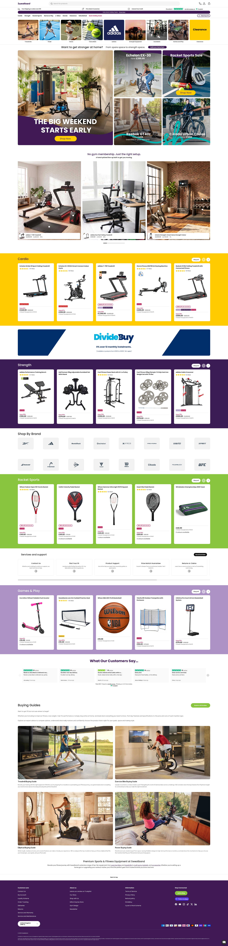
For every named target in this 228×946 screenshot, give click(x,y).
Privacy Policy (130, 895)
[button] (209, 4)
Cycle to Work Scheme (133, 906)
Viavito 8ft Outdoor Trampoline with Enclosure (150, 599)
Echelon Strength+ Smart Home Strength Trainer (170, 235)
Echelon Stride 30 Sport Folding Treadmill (35, 266)
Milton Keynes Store (77, 902)
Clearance (73, 16)
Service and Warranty (25, 913)
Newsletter (73, 909)
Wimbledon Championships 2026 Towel (190, 487)
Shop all (196, 260)
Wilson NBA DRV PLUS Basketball (109, 598)
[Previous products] (204, 260)
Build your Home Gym (157, 47)
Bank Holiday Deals (95, 16)
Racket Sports (37, 16)
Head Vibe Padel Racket (145, 487)
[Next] (208, 201)
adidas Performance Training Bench (33, 372)
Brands (65, 16)
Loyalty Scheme (23, 898)
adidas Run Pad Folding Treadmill (101, 235)
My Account (22, 895)
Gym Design (74, 906)
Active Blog (181, 893)
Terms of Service (131, 891)
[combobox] (114, 3)
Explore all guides (200, 705)
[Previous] (20, 201)
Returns (20, 909)
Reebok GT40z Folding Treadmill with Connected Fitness (189, 267)
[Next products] (208, 260)
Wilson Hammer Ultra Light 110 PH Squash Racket (113, 488)
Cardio (20, 16)
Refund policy (130, 898)
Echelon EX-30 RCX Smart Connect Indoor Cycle (74, 267)
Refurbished (83, 16)
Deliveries (21, 906)
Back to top (114, 877)
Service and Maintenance (27, 916)
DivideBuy (128, 902)
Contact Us (22, 891)
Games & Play (48, 16)
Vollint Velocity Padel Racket (69, 487)
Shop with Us (74, 898)
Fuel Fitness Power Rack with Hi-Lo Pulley (113, 372)
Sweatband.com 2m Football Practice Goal (74, 598)
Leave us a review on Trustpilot (80, 891)
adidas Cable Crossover (184, 372)
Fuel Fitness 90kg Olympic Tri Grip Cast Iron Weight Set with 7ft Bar (152, 373)
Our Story (73, 895)
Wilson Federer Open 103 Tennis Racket (34, 487)
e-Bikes (58, 16)
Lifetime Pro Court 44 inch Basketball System (189, 599)
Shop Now (122, 12)
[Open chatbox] (224, 942)
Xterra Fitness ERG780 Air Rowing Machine (152, 266)
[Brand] (26, 443)
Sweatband (25, 933)
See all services (200, 554)
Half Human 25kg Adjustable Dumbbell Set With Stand (74, 373)
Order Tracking (23, 902)
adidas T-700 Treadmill (33, 235)
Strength (27, 16)
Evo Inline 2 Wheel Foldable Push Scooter (34, 598)
